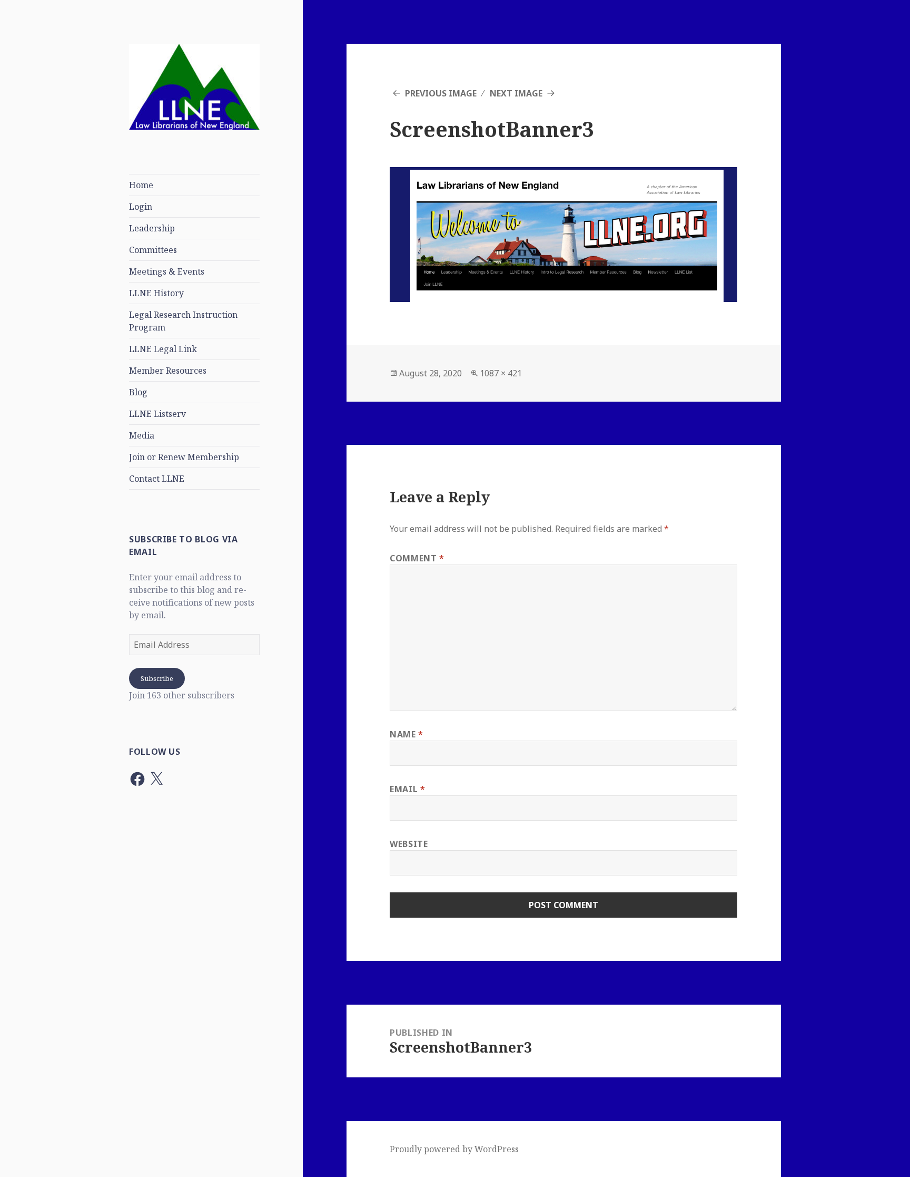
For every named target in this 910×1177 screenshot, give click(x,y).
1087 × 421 (501, 373)
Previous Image (441, 93)
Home (141, 185)
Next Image (516, 93)
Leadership (152, 228)
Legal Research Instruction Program (183, 321)
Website (409, 844)
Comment (417, 558)
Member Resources (167, 370)
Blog (138, 392)
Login (140, 206)
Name (406, 734)
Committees (153, 250)
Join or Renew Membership (184, 457)
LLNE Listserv (157, 414)
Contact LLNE (156, 478)
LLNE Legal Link (163, 349)
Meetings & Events (166, 271)
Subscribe (157, 678)
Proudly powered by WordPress (454, 1149)
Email (407, 789)
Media (141, 435)
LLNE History (156, 293)
